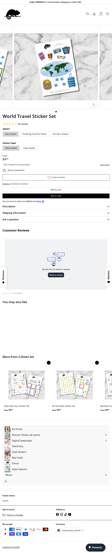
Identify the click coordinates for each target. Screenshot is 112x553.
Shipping (5, 184)
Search (5, 500)
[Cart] (101, 14)
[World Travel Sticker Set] (20, 327)
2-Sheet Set (26, 357)
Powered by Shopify (11, 547)
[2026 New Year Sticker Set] (26, 387)
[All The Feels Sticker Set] (74, 387)
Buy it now (56, 195)
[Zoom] (93, 104)
